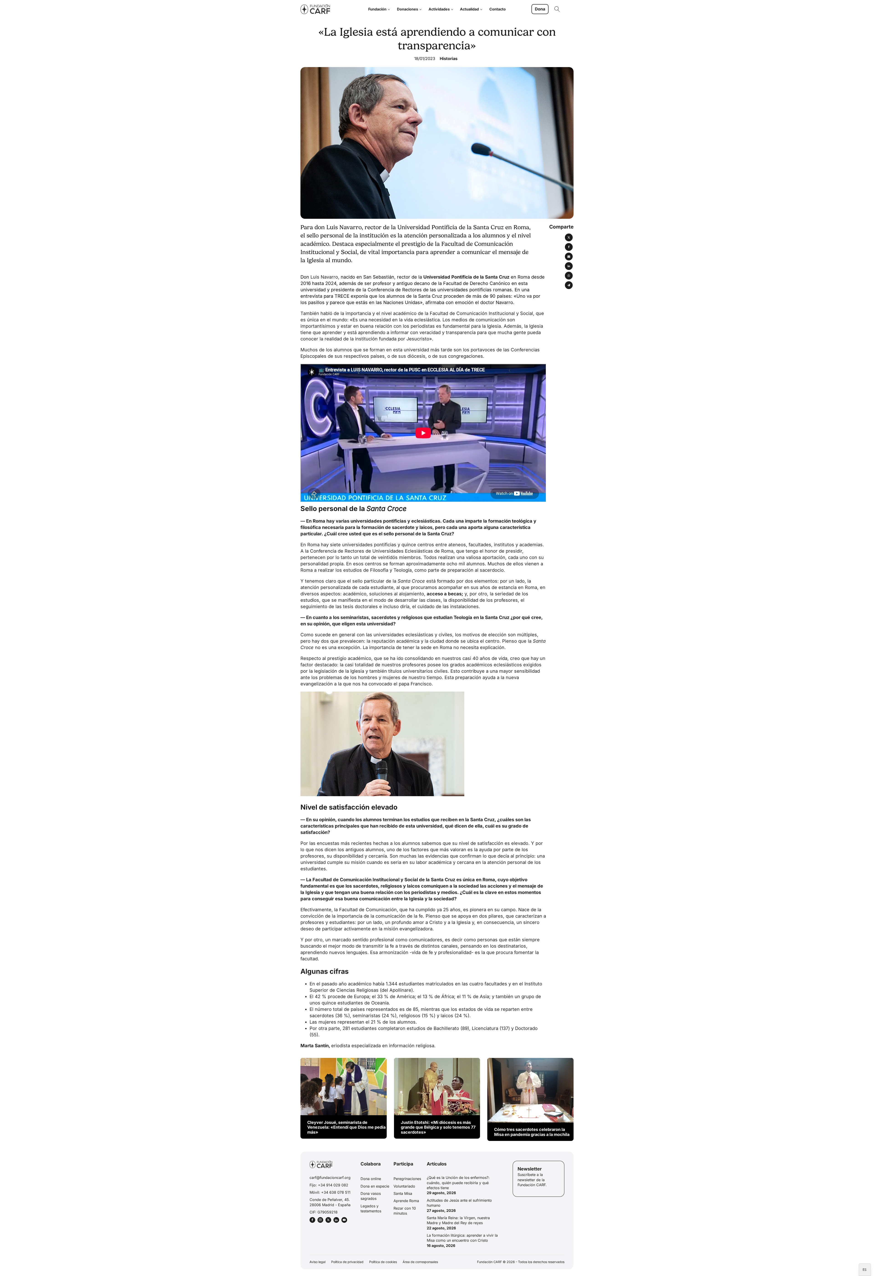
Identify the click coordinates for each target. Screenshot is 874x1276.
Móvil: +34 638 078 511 (330, 1192)
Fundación (377, 9)
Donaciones (407, 9)
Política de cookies (383, 1262)
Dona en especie (375, 1186)
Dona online (371, 1178)
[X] (569, 237)
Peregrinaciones (407, 1178)
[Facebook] (569, 247)
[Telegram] (569, 285)
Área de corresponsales (420, 1262)
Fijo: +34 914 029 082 (329, 1185)
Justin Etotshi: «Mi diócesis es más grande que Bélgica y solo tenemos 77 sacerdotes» (438, 1127)
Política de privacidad (347, 1262)
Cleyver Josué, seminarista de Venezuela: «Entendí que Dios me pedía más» (346, 1127)
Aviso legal (317, 1262)
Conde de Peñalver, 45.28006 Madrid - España (330, 1202)
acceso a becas (444, 593)
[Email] (569, 256)
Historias (448, 58)
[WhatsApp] (569, 275)
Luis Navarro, (324, 277)
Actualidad (469, 9)
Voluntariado (404, 1186)
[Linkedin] (569, 266)
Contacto (497, 9)
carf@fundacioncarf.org (330, 1177)
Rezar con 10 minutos (405, 1211)
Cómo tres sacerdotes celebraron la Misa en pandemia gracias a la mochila (531, 1132)
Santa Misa (403, 1193)
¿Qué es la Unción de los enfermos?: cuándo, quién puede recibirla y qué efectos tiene (458, 1182)
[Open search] (557, 9)
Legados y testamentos (371, 1208)
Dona (540, 9)
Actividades (439, 9)
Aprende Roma (406, 1200)
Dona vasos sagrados (371, 1196)
